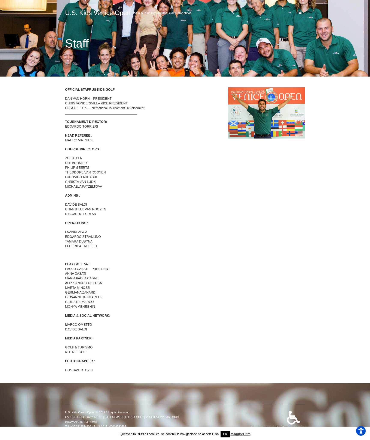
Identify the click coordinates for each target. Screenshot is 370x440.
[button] (361, 431)
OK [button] (225, 434)
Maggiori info (241, 434)
